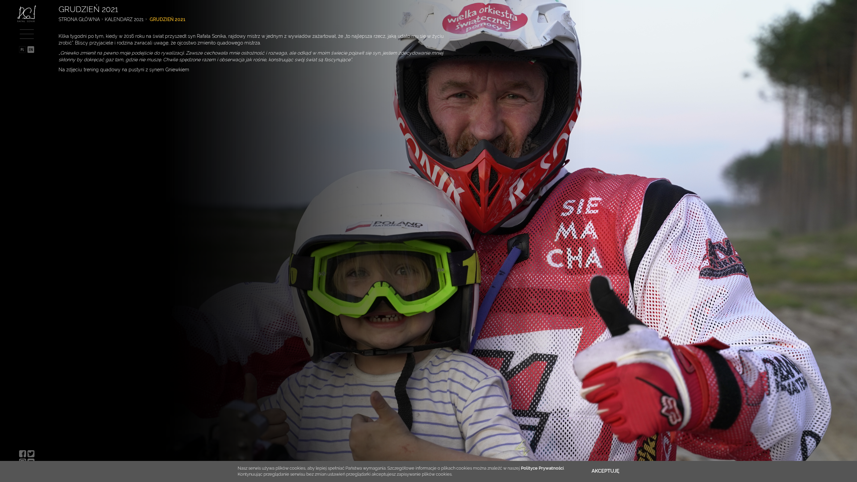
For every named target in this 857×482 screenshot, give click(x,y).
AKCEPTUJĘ (605, 471)
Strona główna (79, 19)
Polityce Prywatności (542, 468)
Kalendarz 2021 (124, 19)
